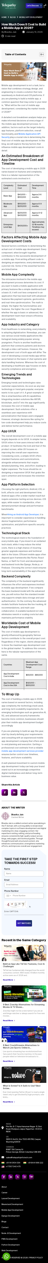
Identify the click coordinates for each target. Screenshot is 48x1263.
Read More (8, 980)
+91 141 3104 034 (12, 1163)
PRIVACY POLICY (36, 1258)
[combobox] (8, 896)
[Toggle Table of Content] (41, 54)
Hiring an (11, 514)
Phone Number (11, 891)
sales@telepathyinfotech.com (19, 1158)
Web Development (10, 1250)
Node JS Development (11, 1233)
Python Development (11, 1245)
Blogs (13, 17)
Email (6, 880)
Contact (5, 1227)
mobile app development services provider (23, 751)
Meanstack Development (12, 1204)
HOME (4, 17)
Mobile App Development (12, 1210)
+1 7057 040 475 (13, 1166)
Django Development (11, 1216)
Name (7, 869)
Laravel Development (11, 1198)
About (4, 1187)
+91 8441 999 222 (35, 1163)
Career (4, 1193)
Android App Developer (27, 514)
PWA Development (10, 1239)
